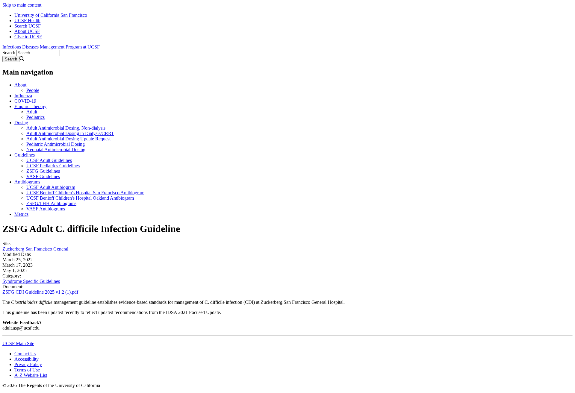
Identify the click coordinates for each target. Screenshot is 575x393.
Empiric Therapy (30, 106)
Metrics (21, 214)
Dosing (21, 122)
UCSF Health (27, 20)
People (32, 90)
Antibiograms (27, 181)
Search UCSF (27, 25)
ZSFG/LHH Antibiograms (51, 203)
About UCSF (27, 31)
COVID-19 (25, 101)
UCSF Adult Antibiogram (50, 187)
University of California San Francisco (50, 15)
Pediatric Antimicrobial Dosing (55, 144)
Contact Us (25, 353)
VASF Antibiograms (45, 208)
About (20, 84)
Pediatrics (35, 117)
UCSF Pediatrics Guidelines (53, 165)
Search (8, 52)
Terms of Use (27, 369)
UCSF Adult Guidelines (49, 160)
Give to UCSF (28, 36)
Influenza (23, 95)
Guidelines (24, 154)
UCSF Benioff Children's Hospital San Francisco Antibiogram (85, 192)
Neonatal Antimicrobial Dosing (55, 149)
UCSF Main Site (18, 343)
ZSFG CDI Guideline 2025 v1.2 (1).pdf (40, 292)
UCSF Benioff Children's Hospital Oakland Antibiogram (80, 198)
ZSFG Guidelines (43, 171)
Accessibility (26, 359)
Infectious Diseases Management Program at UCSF (51, 46)
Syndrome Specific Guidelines (31, 281)
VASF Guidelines (43, 176)
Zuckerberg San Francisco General (35, 248)
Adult (31, 111)
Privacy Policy (28, 364)
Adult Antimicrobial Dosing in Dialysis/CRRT (70, 133)
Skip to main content (21, 4)
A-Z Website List (30, 375)
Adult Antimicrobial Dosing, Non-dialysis (65, 128)
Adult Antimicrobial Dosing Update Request (68, 138)
